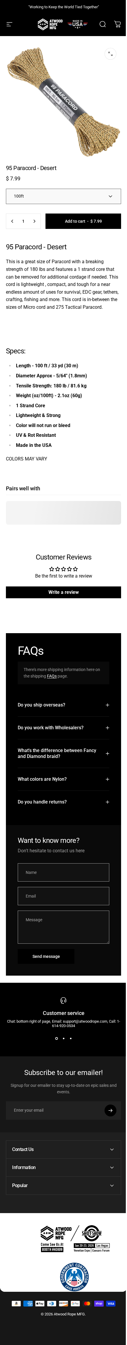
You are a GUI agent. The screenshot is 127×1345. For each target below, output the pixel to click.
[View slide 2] (61, 1041)
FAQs (52, 676)
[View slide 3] (68, 1041)
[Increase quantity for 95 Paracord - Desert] (34, 221)
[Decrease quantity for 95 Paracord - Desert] (12, 221)
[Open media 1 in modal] (110, 54)
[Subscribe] (106, 1113)
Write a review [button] (63, 592)
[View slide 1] (54, 1041)
